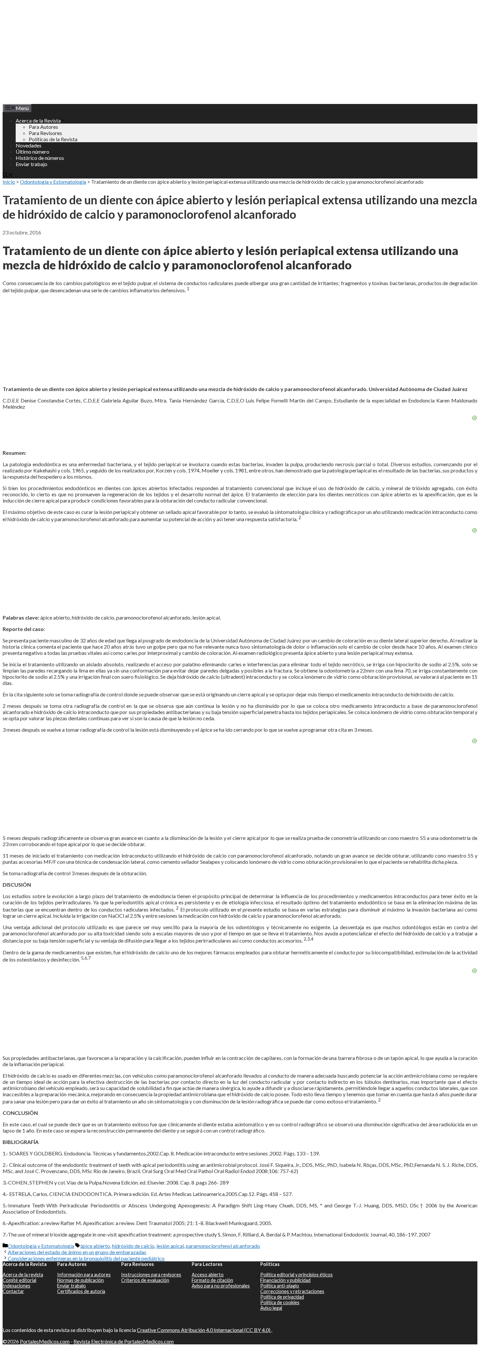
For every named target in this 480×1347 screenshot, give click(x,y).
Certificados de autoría (81, 1291)
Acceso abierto (208, 1274)
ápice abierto (95, 1246)
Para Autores (43, 127)
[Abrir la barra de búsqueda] (8, 175)
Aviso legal (271, 1308)
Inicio (9, 182)
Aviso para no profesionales (221, 1285)
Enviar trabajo (31, 164)
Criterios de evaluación (145, 1280)
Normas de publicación (80, 1280)
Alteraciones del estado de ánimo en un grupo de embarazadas (77, 1252)
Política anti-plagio (279, 1285)
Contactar (13, 1291)
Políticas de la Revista (53, 139)
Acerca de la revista (23, 1274)
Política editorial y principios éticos (296, 1274)
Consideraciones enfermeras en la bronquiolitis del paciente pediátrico (86, 1258)
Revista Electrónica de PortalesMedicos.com (123, 1341)
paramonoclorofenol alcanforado (223, 1246)
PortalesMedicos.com (45, 1341)
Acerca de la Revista (38, 120)
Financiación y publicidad (285, 1280)
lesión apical (170, 1246)
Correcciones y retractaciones (292, 1291)
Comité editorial (19, 1280)
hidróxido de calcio (133, 1246)
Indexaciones (16, 1285)
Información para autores (84, 1274)
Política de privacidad (282, 1297)
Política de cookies (279, 1302)
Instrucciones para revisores (151, 1274)
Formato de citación (212, 1280)
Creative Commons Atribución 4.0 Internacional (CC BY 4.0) (204, 1330)
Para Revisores (45, 133)
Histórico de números (40, 158)
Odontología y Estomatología (53, 182)
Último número (32, 151)
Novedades (28, 145)
